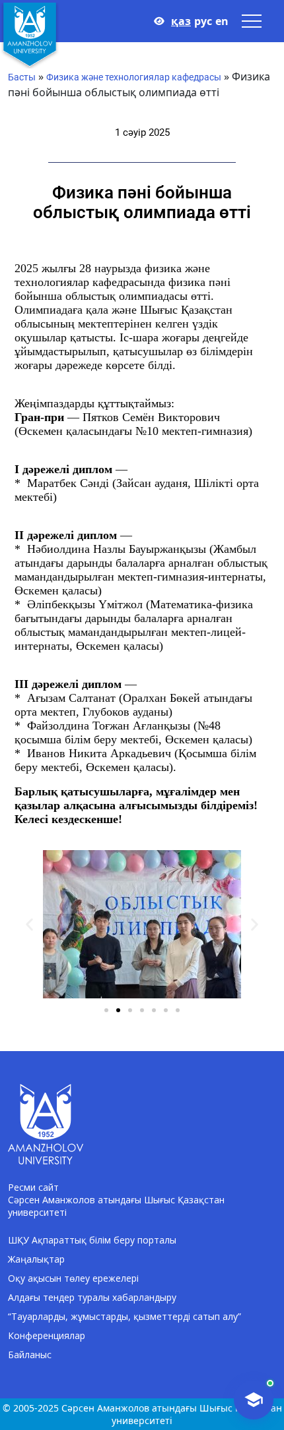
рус (203, 21)
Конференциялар (46, 1335)
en (222, 21)
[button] (29, 924)
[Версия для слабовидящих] (159, 21)
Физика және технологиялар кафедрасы (133, 77)
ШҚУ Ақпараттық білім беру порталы (92, 1240)
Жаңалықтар (36, 1259)
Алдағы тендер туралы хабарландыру (92, 1297)
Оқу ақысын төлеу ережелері (73, 1278)
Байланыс (30, 1354)
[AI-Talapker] (253, 1399)
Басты (22, 77)
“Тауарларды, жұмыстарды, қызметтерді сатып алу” (124, 1316)
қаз (181, 21)
